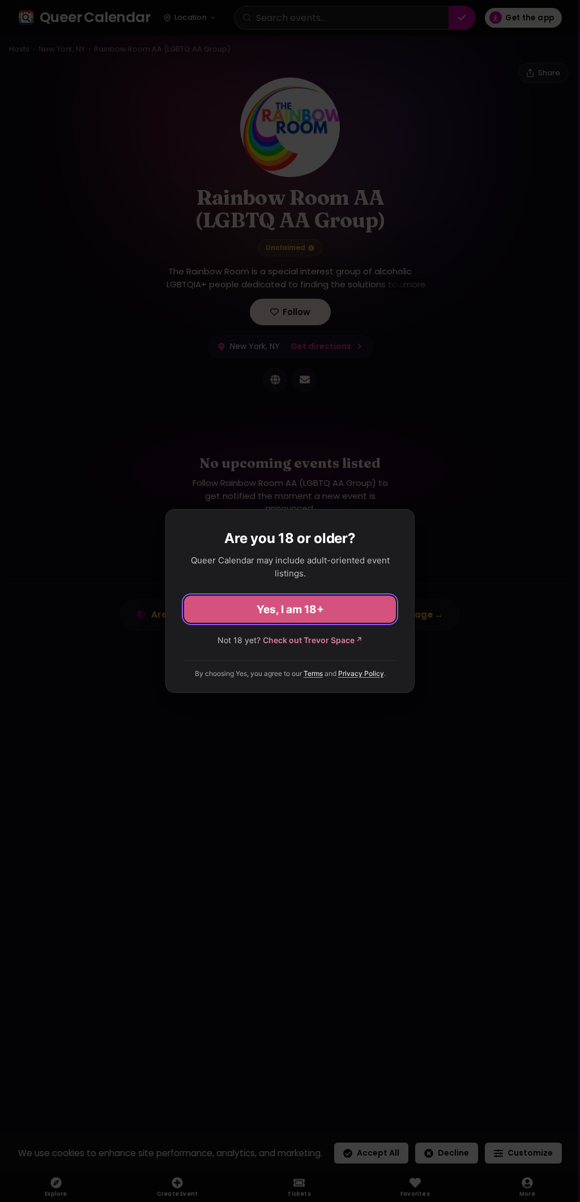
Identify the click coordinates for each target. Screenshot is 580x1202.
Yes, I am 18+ (290, 609)
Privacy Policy (361, 673)
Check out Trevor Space (312, 640)
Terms (313, 673)
